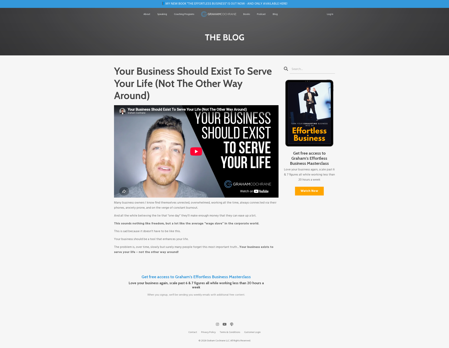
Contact (192, 332)
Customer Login (252, 332)
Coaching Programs (184, 14)
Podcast (261, 14)
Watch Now (309, 191)
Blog (275, 14)
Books (246, 14)
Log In (330, 14)
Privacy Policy (208, 332)
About (146, 14)
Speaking (162, 14)
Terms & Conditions (230, 332)
